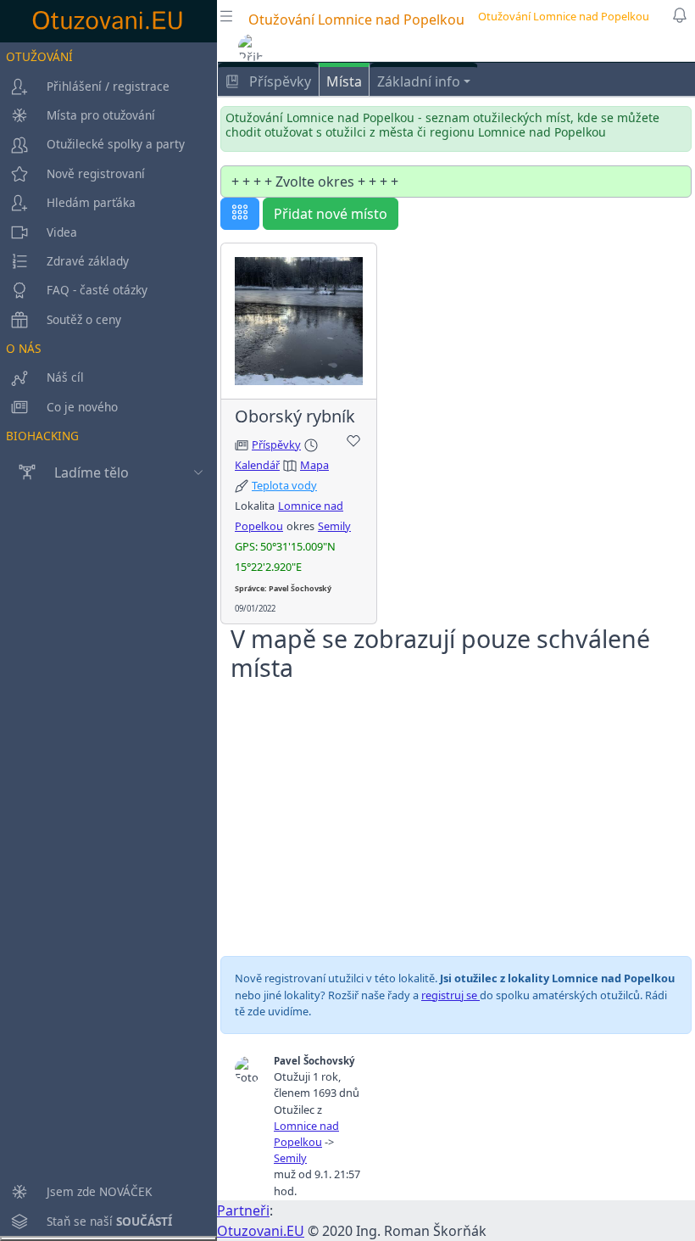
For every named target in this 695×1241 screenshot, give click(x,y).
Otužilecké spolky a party (116, 144)
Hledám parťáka (91, 202)
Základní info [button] (418, 81)
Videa (62, 232)
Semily (334, 526)
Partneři (243, 1210)
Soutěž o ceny (84, 319)
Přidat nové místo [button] (330, 213)
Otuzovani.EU (260, 1230)
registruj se (450, 995)
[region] (108, 639)
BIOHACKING (42, 436)
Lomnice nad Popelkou (306, 1133)
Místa (344, 81)
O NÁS (23, 348)
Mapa (314, 464)
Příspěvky (278, 81)
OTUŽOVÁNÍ (39, 56)
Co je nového (82, 407)
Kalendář (257, 464)
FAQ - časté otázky (97, 290)
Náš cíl (65, 377)
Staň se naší (109, 1221)
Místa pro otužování (101, 115)
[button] (251, 47)
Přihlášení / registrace (108, 86)
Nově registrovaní (96, 173)
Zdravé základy (88, 261)
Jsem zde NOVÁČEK (99, 1191)
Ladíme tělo (91, 472)
